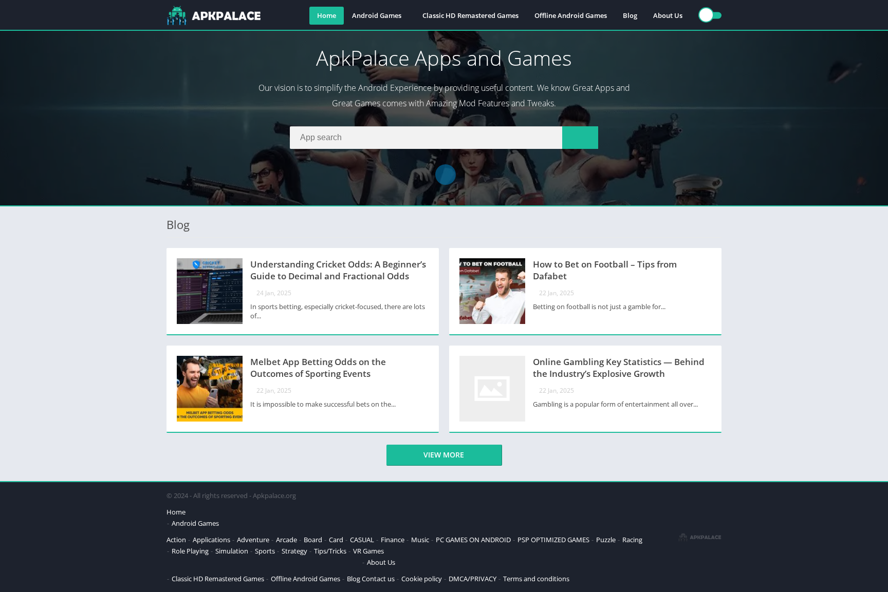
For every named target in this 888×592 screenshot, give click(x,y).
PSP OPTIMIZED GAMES (553, 539)
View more (443, 455)
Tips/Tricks (330, 551)
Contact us (378, 578)
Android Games (376, 15)
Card (336, 539)
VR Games (368, 551)
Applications (211, 539)
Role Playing (190, 551)
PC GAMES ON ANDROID (473, 539)
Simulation (231, 551)
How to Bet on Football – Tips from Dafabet (605, 270)
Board (313, 539)
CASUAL (362, 539)
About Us (667, 15)
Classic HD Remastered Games (470, 15)
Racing (632, 539)
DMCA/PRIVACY (472, 578)
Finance (392, 539)
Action (176, 539)
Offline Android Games (570, 15)
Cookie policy (421, 578)
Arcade (286, 539)
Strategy (294, 551)
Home (326, 15)
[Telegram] (445, 174)
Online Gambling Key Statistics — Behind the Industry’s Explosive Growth (619, 367)
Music (420, 539)
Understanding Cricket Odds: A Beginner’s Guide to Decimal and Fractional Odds (338, 270)
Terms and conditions (536, 578)
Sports (265, 551)
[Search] (580, 137)
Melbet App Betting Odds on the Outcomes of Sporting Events (318, 367)
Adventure (253, 539)
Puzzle (606, 539)
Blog (630, 15)
